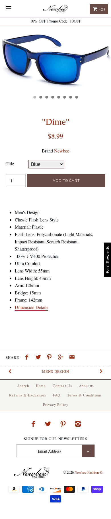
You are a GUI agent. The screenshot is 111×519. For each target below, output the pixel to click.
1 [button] (34, 98)
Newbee (61, 151)
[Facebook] (33, 424)
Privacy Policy (55, 404)
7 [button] (70, 98)
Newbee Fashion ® (88, 472)
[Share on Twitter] (39, 358)
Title (10, 163)
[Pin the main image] (51, 358)
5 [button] (58, 98)
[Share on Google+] (62, 358)
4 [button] (52, 98)
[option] (55, 58)
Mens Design (55, 371)
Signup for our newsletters (55, 438)
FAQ (56, 395)
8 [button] (76, 98)
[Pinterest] (63, 424)
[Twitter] (48, 424)
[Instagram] (78, 424)
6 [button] (64, 98)
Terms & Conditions (84, 395)
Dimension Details (31, 307)
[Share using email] (72, 358)
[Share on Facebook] (28, 358)
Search (23, 385)
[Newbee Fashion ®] (55, 8)
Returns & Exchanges (27, 395)
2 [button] (40, 98)
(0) (101, 9)
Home (41, 385)
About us (86, 385)
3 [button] (46, 98)
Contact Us (62, 385)
